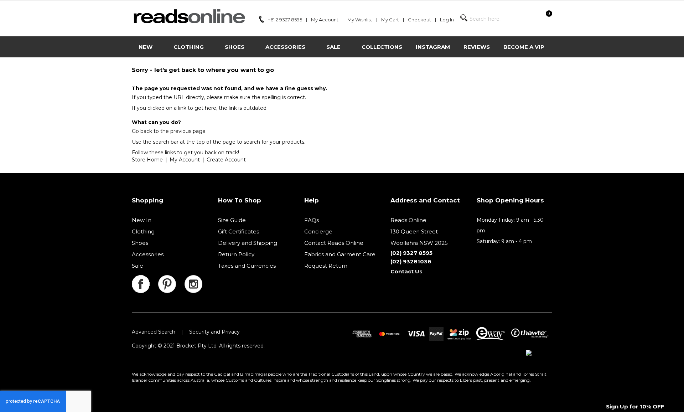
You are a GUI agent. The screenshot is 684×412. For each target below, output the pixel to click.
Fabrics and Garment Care (339, 254)
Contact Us (406, 271)
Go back (142, 131)
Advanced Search (153, 332)
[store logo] (189, 16)
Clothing (143, 231)
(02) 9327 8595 (411, 252)
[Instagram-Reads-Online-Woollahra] (193, 279)
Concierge (318, 231)
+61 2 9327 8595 (285, 19)
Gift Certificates (238, 231)
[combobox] (502, 19)
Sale (137, 265)
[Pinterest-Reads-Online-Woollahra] (171, 279)
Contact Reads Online (333, 243)
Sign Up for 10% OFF (635, 406)
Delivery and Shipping (247, 243)
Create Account (226, 159)
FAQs (311, 220)
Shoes (140, 243)
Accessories (148, 254)
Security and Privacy (214, 332)
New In (141, 220)
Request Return (325, 265)
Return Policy (236, 254)
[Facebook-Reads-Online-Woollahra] (145, 279)
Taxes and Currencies (247, 265)
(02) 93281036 (410, 261)
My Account (185, 159)
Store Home (147, 159)
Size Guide (232, 220)
